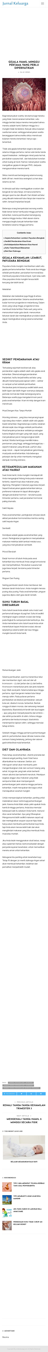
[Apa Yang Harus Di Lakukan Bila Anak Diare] (7, 1212)
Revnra (5, 1337)
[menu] (42, 3)
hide (29, 233)
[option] (24, 1149)
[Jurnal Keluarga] (15, 3)
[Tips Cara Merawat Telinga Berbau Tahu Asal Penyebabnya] (7, 1187)
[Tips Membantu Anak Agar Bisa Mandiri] (7, 1200)
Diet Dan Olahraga (12, 251)
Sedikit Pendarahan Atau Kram (17, 241)
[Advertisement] (24, 32)
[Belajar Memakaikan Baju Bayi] (24, 1147)
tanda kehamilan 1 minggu (20, 1082)
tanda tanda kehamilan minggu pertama (21, 1088)
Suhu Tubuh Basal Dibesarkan (17, 248)
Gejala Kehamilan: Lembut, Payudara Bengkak (24, 238)
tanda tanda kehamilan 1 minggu (18, 1085)
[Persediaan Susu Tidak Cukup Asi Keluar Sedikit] (7, 1225)
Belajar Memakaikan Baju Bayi (24, 1162)
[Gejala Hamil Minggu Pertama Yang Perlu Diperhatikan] (24, 94)
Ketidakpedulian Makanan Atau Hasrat (21, 245)
